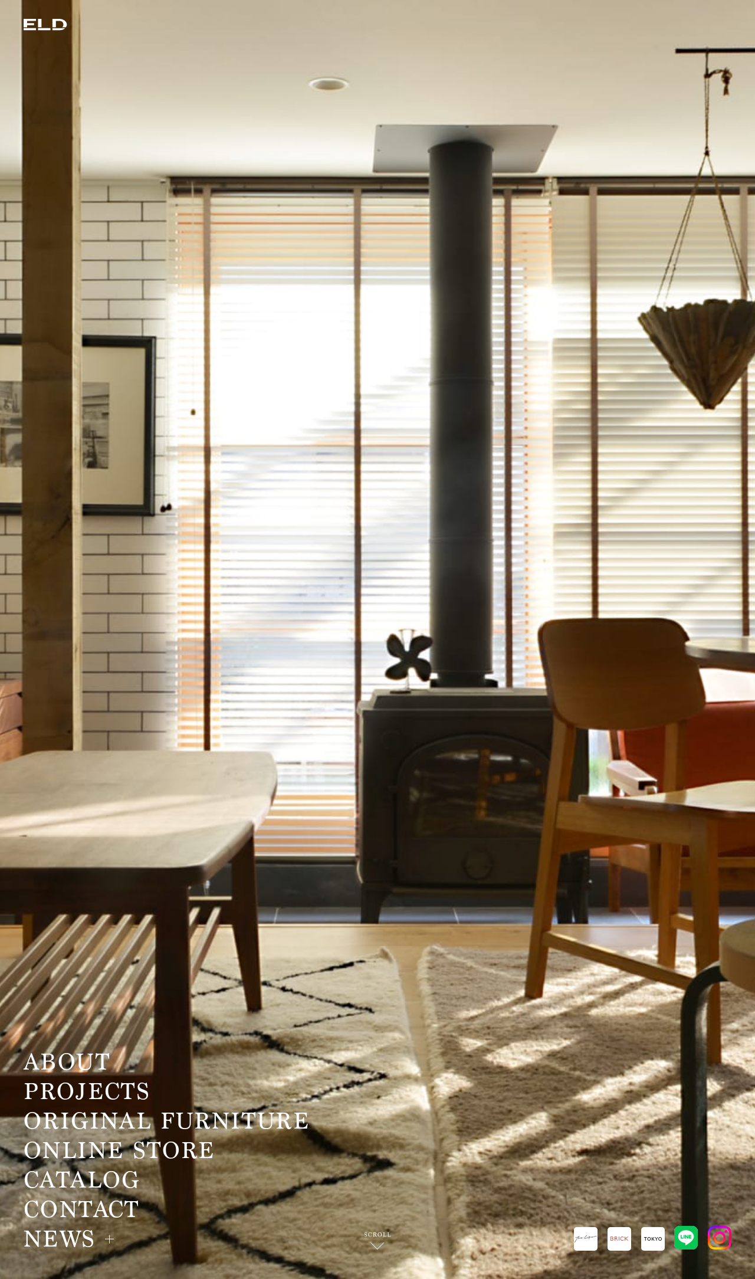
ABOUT (67, 1062)
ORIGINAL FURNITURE (167, 1121)
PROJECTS (87, 1092)
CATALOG (82, 1180)
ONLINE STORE (119, 1151)
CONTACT (82, 1210)
